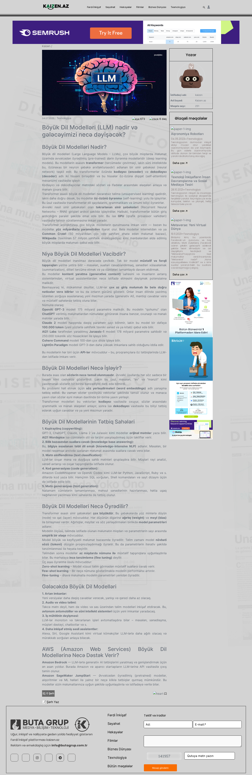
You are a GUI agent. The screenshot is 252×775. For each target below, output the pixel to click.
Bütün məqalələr (120, 766)
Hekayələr (126, 7)
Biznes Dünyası (157, 7)
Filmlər (140, 7)
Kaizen (46, 46)
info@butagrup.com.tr (69, 745)
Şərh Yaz (53, 702)
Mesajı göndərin (160, 768)
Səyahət (110, 7)
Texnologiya (178, 7)
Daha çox (179, 162)
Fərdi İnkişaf (94, 7)
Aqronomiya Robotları (187, 134)
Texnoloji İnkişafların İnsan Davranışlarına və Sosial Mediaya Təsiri (190, 180)
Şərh (50, 693)
